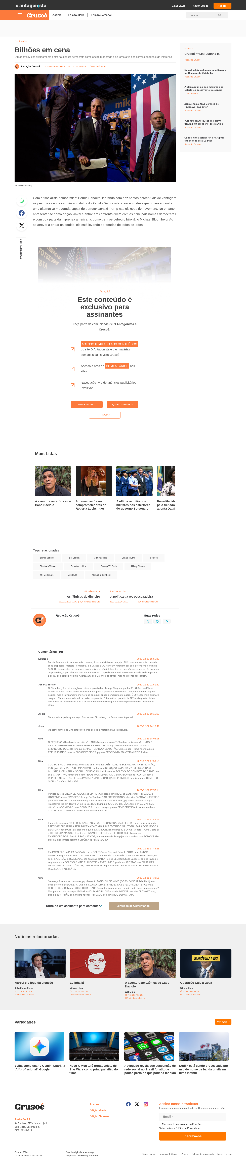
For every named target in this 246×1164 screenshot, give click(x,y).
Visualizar (190, 49)
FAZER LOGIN (85, 404)
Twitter (21, 225)
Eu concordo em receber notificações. (181, 1124)
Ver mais (222, 1021)
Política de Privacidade (188, 1128)
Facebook (21, 213)
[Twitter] (137, 1104)
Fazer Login (200, 5)
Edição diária (76, 15)
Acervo (57, 15)
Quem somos (148, 1154)
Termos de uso (224, 1154)
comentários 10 (99, 66)
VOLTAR (105, 414)
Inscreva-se (193, 1136)
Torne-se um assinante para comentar (73, 906)
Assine (185, 1154)
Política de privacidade (203, 1154)
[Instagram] (146, 1104)
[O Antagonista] (31, 6)
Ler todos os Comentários (133, 905)
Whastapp (21, 200)
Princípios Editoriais (168, 1154)
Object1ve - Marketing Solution (82, 1155)
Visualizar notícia (45, 468)
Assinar (222, 5)
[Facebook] (128, 1104)
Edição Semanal (101, 15)
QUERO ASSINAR (121, 404)
